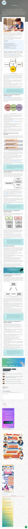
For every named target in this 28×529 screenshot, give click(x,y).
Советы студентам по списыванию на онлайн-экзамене (10, 48)
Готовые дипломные (5, 365)
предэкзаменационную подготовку (17, 160)
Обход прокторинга (6, 247)
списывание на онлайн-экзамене (6, 370)
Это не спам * (5, 405)
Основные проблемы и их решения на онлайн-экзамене (10, 47)
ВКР (13, 272)
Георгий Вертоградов (5, 504)
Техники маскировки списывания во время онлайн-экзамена (11, 45)
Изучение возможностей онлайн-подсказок (9, 44)
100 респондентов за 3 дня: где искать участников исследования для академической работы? (7, 522)
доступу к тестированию (10, 76)
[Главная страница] (4, 2)
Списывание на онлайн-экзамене (8, 97)
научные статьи (7, 272)
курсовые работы (20, 272)
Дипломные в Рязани (12, 365)
